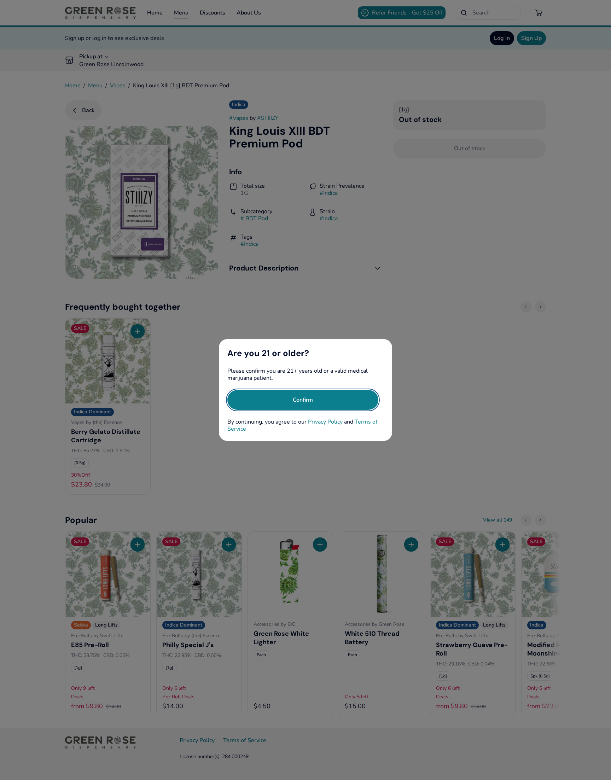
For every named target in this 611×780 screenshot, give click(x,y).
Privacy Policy (325, 422)
